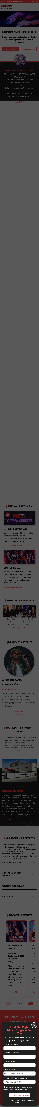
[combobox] (6, 1073)
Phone (9, 1069)
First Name (11, 1044)
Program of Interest (15, 1078)
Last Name (11, 1053)
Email (9, 1061)
